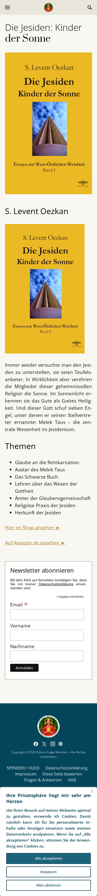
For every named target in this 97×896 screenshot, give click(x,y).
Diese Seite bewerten (62, 774)
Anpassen (48, 871)
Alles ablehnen (48, 885)
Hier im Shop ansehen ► (32, 527)
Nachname (22, 646)
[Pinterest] (60, 744)
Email (19, 604)
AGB (72, 780)
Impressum (26, 774)
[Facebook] (36, 744)
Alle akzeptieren (48, 858)
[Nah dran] (92, 791)
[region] (48, 841)
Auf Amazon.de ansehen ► (35, 542)
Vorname (20, 625)
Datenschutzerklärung (67, 768)
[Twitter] (44, 744)
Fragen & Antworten (43, 780)
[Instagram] (52, 744)
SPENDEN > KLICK (23, 768)
